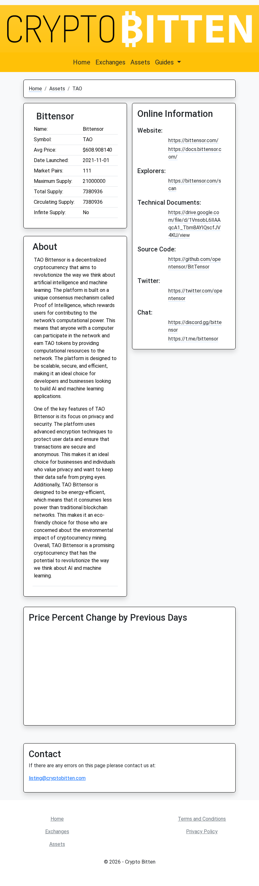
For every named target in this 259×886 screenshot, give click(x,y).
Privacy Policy (202, 832)
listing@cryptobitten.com (57, 778)
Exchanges (110, 62)
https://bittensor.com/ (193, 140)
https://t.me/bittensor (193, 339)
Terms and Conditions (202, 819)
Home (81, 62)
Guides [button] (165, 62)
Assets (140, 62)
